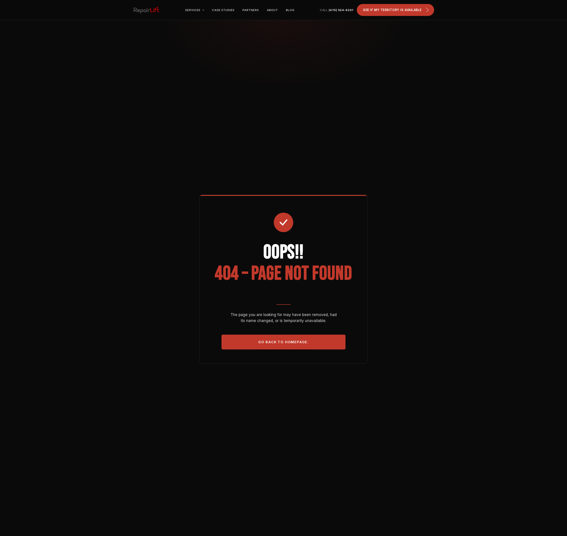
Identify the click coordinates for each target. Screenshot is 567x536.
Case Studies (223, 10)
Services (193, 10)
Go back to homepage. (283, 342)
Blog (290, 10)
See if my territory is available (392, 10)
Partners (251, 10)
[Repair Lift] (146, 10)
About (272, 10)
